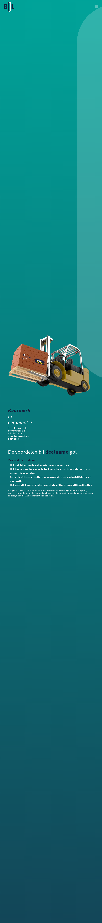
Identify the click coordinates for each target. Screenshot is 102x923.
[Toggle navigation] (96, 6)
